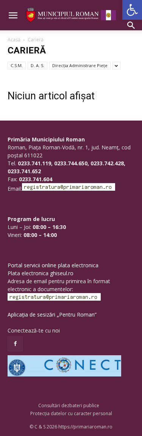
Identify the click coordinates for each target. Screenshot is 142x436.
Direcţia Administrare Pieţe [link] (80, 65)
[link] (132, 10)
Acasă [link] (14, 39)
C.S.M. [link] (17, 65)
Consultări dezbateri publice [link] (68, 405)
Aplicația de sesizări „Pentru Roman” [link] (52, 314)
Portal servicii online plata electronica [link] (53, 265)
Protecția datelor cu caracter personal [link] (71, 413)
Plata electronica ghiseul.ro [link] (40, 273)
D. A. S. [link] (37, 65)
